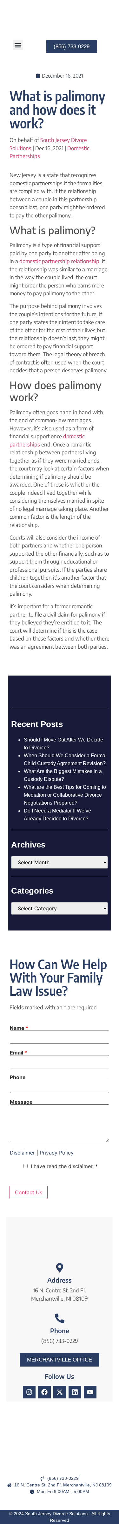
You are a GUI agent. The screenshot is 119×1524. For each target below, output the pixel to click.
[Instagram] (29, 1392)
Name (19, 1028)
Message (21, 1101)
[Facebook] (44, 1392)
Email (18, 1052)
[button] (18, 45)
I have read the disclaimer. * (64, 1166)
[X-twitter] (59, 1392)
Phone (18, 1077)
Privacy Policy (57, 1152)
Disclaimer (22, 1152)
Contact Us (28, 1192)
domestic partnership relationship (59, 260)
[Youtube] (90, 1392)
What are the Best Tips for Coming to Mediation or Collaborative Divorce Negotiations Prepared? (65, 795)
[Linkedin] (75, 1392)
